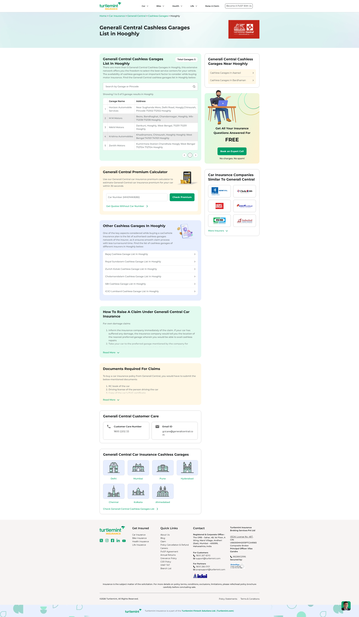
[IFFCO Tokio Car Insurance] (219, 221)
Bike (159, 6)
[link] (184, 155)
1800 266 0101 (203, 566)
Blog (162, 538)
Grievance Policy (168, 558)
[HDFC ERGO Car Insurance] (219, 206)
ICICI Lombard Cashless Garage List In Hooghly (132, 291)
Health (175, 6)
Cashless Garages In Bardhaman (228, 80)
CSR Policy (165, 561)
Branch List (165, 568)
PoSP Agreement (169, 551)
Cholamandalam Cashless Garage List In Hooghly (133, 276)
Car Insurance (117, 16)
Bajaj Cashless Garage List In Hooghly (126, 254)
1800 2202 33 (121, 431)
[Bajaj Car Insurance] (219, 191)
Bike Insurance (139, 538)
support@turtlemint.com (208, 558)
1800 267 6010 (203, 555)
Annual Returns (168, 555)
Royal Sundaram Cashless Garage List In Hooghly (133, 261)
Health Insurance (140, 541)
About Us (165, 535)
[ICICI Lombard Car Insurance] (244, 206)
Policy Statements (228, 599)
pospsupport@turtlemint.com (210, 569)
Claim (163, 541)
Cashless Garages (158, 16)
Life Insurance (139, 545)
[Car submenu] (146, 6)
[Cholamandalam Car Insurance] (244, 191)
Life (192, 6)
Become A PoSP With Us (238, 6)
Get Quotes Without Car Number (125, 206)
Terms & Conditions (250, 599)
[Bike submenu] (162, 6)
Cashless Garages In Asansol (225, 73)
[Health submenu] (180, 6)
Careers (164, 548)
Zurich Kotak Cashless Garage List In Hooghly (131, 269)
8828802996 (239, 556)
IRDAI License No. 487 (241, 536)
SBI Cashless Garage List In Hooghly (125, 284)
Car (143, 6)
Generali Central (136, 16)
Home (103, 16)
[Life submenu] (195, 6)
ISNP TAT (165, 565)
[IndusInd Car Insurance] (244, 221)
